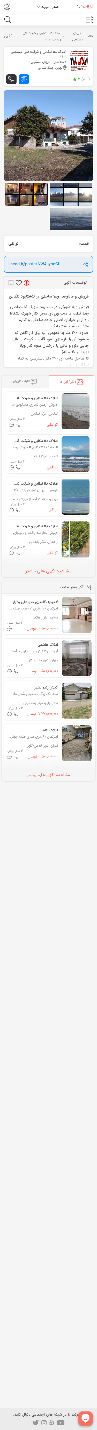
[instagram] (44, 1422)
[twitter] (36, 1422)
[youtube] (60, 1422)
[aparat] (51, 1422)
